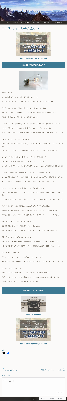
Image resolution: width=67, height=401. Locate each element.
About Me (15, 22)
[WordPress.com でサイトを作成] (33, 399)
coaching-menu (48, 22)
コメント (60, 392)
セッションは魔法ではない (11, 369)
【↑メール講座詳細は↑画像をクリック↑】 (33, 58)
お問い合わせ (58, 22)
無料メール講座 (37, 22)
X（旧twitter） (25, 22)
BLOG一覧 (7, 22)
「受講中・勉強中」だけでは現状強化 (52, 369)
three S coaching (33, 12)
